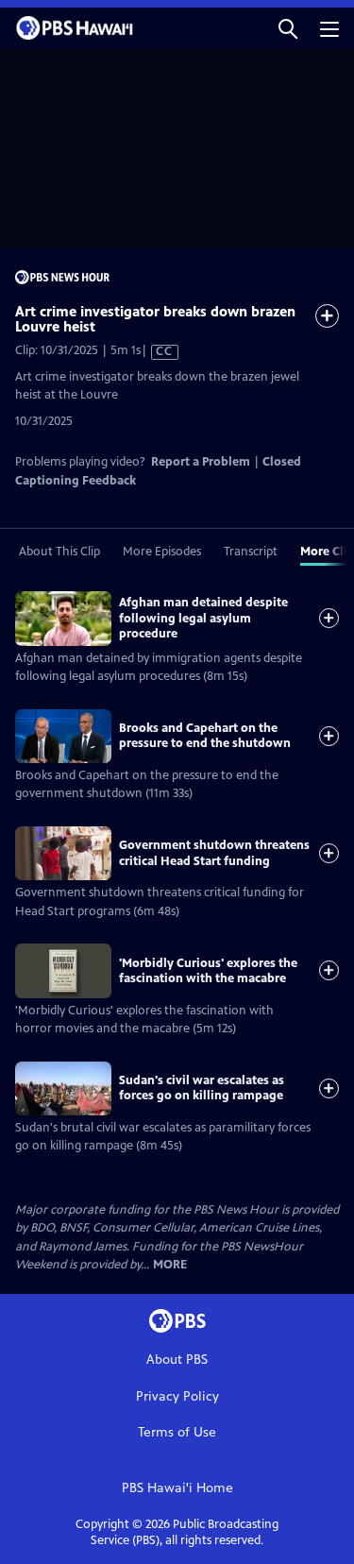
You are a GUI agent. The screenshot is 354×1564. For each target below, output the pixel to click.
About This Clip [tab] (59, 551)
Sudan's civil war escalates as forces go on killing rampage (201, 1088)
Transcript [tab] (251, 551)
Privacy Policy (177, 1396)
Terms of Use (177, 1432)
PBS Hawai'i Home (177, 1488)
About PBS (177, 1360)
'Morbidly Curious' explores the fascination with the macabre (208, 971)
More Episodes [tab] (162, 551)
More (170, 1265)
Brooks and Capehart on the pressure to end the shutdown (205, 736)
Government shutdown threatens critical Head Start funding (214, 853)
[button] (288, 28)
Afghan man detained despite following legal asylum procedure (203, 618)
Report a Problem (200, 461)
